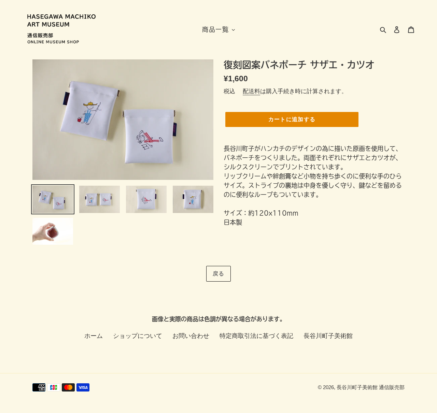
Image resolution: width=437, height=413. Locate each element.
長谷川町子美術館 (328, 335)
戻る (219, 273)
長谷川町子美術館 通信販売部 (371, 387)
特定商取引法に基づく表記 (256, 335)
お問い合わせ (190, 335)
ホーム (93, 335)
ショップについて (137, 335)
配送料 (251, 91)
